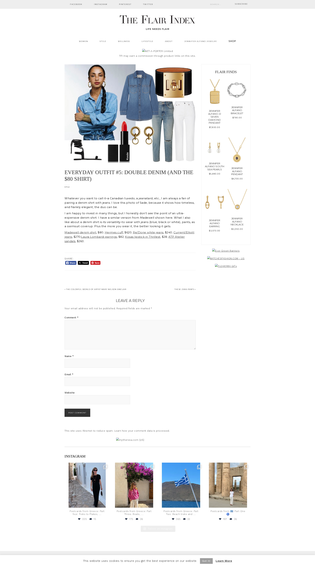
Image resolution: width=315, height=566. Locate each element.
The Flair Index (157, 22)
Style (67, 187)
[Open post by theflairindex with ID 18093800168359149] (181, 485)
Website (70, 392)
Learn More (224, 561)
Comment (72, 317)
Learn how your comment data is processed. (142, 430)
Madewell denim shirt (80, 232)
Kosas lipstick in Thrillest (142, 237)
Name (69, 356)
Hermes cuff (114, 232)
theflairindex (87, 466)
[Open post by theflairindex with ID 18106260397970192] (134, 485)
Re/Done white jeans (148, 232)
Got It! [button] (206, 561)
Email (69, 374)
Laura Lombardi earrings (99, 237)
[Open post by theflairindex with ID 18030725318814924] (228, 485)
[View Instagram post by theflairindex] (106, 503)
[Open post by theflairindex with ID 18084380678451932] (87, 485)
